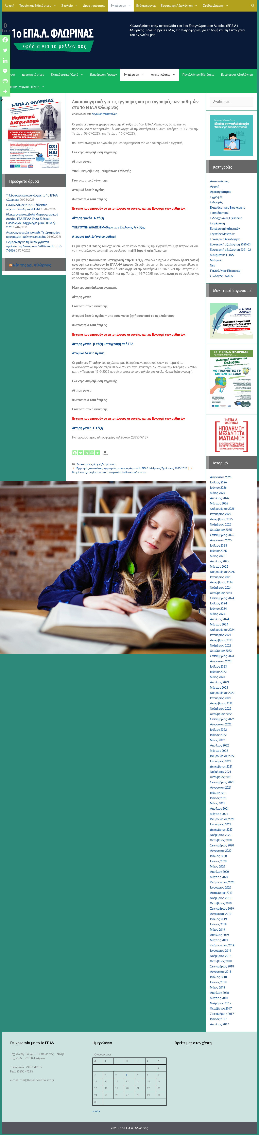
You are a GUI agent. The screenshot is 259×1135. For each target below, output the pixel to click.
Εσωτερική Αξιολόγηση (177, 5)
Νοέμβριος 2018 (220, 956)
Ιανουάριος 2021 (220, 824)
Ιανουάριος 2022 (220, 761)
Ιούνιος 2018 (218, 982)
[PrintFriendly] (91, 450)
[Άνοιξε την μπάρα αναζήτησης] (253, 6)
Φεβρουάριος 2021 (222, 819)
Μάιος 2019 (217, 929)
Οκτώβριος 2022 (220, 714)
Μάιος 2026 (217, 493)
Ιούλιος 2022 (218, 730)
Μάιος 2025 (217, 556)
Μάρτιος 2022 (219, 751)
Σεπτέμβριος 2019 (222, 908)
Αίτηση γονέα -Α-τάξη (88, 218)
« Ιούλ (96, 1111)
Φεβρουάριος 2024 (222, 630)
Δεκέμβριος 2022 (221, 703)
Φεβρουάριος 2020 (222, 882)
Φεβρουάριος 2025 (222, 572)
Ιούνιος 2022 (218, 735)
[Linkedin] (86, 450)
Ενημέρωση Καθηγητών (225, 228)
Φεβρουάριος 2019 (222, 945)
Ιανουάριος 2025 (220, 577)
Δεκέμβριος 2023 (221, 640)
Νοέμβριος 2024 (220, 587)
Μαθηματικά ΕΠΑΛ (222, 255)
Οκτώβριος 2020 (220, 840)
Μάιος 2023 (217, 677)
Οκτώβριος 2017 (220, 1008)
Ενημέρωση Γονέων (103, 74)
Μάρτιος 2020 (219, 877)
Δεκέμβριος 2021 (221, 766)
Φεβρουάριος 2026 (222, 509)
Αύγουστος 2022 (220, 724)
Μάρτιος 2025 (219, 566)
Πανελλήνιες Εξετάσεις (198, 74)
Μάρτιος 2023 (219, 687)
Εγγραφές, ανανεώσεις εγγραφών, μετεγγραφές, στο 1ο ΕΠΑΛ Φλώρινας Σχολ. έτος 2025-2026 (131, 468)
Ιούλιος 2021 (218, 793)
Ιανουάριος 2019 (220, 950)
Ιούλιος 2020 (218, 856)
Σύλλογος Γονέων (221, 276)
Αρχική (9, 5)
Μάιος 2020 (217, 866)
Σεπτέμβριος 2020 (222, 845)
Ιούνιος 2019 (218, 924)
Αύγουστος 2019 (220, 914)
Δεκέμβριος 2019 (221, 893)
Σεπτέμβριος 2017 (222, 1014)
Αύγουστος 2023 (220, 661)
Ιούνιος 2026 (218, 487)
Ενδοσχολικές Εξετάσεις (226, 218)
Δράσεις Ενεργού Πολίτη (22, 87)
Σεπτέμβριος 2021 (222, 782)
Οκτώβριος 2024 (220, 593)
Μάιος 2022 (217, 740)
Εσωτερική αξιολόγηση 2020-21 (230, 244)
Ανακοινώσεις (160, 74)
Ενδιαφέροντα (146, 5)
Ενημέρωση (118, 5)
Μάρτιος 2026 (219, 503)
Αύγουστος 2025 (220, 540)
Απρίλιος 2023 (219, 682)
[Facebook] (74, 450)
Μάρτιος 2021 (219, 814)
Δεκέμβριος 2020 (221, 829)
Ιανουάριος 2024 (220, 635)
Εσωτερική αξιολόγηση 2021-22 (230, 250)
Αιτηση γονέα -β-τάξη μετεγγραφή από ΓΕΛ (102, 344)
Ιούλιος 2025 (218, 545)
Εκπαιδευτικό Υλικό (64, 74)
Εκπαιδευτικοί (219, 213)
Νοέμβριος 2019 (220, 898)
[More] (97, 450)
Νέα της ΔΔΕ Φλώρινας (32, 265)
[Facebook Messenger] (5, 71)
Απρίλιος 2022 (219, 745)
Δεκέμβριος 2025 (221, 519)
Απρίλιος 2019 (219, 935)
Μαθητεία (216, 260)
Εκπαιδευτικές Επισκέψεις (227, 207)
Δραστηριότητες (94, 5)
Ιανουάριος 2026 (220, 514)
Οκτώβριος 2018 (220, 961)
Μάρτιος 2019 (219, 940)
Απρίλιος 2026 (219, 498)
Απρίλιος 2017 (219, 1024)
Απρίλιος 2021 (219, 808)
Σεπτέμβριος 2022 (222, 719)
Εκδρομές (216, 202)
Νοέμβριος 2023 (220, 645)
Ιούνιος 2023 (218, 672)
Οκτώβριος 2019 (220, 903)
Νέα (212, 265)
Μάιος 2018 (217, 987)
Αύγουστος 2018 (220, 972)
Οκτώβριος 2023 (220, 651)
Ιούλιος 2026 (218, 482)
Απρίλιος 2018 (219, 993)
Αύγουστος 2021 (220, 787)
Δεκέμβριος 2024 (221, 582)
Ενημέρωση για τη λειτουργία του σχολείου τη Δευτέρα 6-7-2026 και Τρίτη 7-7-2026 (34, 246)
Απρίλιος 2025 (219, 561)
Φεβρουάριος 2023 (222, 693)
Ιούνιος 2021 (218, 798)
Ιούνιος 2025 (218, 551)
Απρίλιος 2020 (219, 872)
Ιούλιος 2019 (218, 919)
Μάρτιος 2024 (219, 624)
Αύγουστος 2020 (220, 851)
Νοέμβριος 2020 (220, 835)
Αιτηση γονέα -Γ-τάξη (87, 428)
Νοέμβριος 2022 (220, 708)
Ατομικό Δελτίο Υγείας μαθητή (94, 237)
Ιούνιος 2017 (218, 1019)
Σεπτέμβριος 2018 (222, 966)
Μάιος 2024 (217, 614)
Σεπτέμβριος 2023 (222, 656)
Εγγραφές (216, 197)
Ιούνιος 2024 (218, 609)
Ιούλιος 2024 (218, 603)
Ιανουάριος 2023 (220, 698)
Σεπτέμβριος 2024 (222, 598)
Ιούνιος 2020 (218, 861)
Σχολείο (67, 5)
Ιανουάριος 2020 (220, 887)
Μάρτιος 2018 (219, 998)
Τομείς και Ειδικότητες (35, 5)
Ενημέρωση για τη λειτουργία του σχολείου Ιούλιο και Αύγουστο (109, 472)
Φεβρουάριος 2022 (222, 756)
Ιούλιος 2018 (218, 977)
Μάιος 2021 (217, 803)
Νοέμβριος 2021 (220, 772)
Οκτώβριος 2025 (220, 530)
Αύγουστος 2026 (220, 477)
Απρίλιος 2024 (219, 619)
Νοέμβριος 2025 (220, 524)
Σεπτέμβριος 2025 (222, 535)
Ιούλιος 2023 (218, 666)
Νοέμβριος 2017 (220, 1003)
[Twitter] (80, 450)
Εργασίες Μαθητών (222, 234)
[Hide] (1, 100)
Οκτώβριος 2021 (220, 777)
